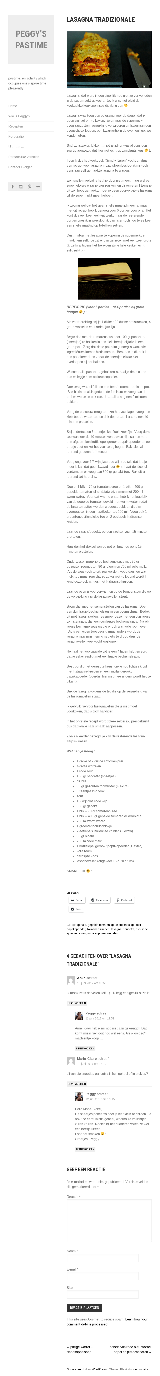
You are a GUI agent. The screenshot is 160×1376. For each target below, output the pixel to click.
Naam (72, 1251)
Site (70, 1287)
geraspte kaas (120, 924)
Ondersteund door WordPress (87, 1369)
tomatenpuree (97, 933)
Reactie (74, 1197)
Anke (81, 978)
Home (12, 106)
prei (138, 929)
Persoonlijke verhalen (23, 157)
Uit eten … (16, 147)
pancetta (128, 929)
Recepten (15, 126)
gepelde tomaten (99, 924)
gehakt (81, 924)
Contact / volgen (20, 167)
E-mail (72, 1269)
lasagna (116, 929)
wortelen (112, 933)
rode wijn (80, 933)
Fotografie (16, 136)
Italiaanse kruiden (98, 929)
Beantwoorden (77, 1003)
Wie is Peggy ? (19, 116)
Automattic (142, 1369)
